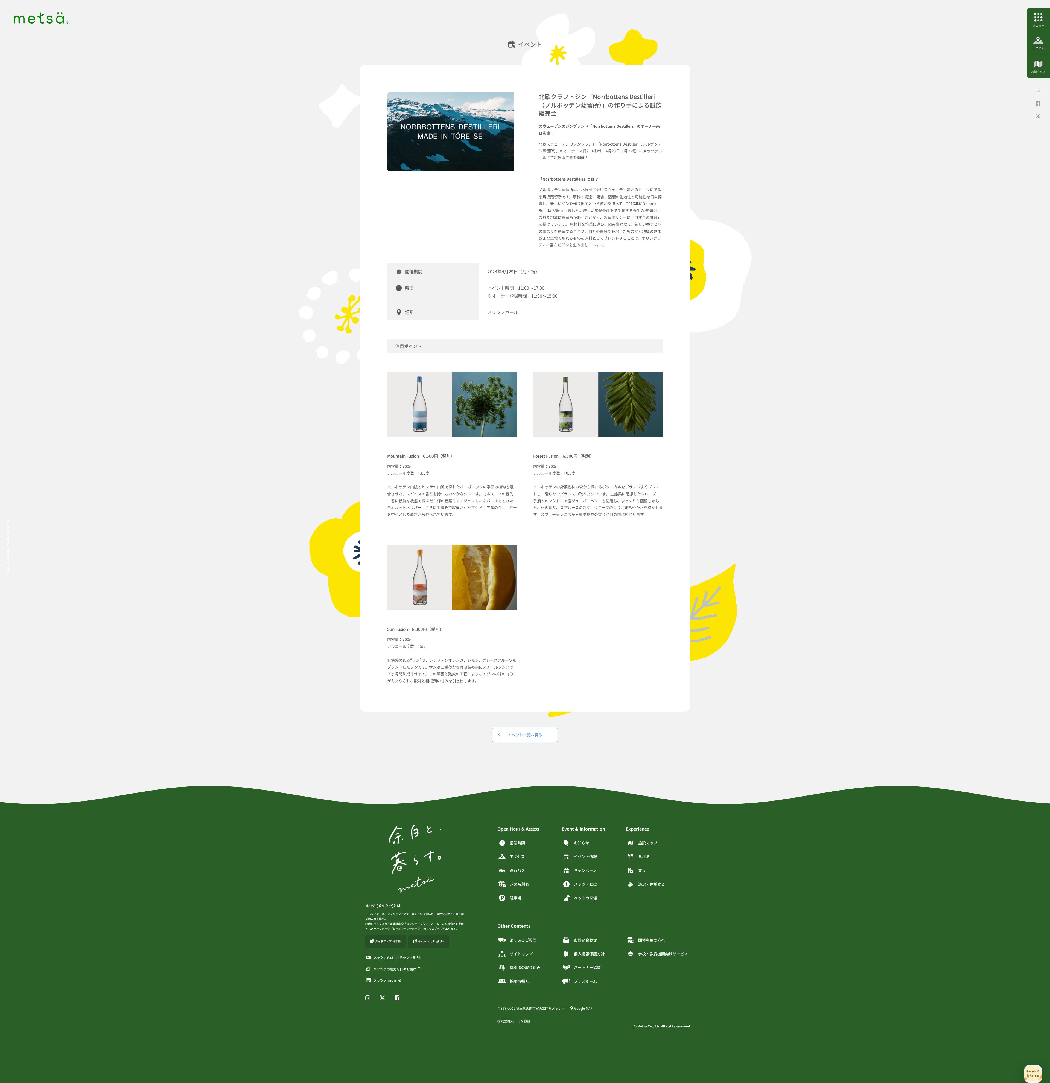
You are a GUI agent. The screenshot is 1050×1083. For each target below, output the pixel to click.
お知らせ (581, 843)
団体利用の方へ (651, 940)
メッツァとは (585, 884)
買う (642, 870)
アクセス (517, 856)
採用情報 (517, 981)
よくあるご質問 (523, 940)
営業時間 (517, 843)
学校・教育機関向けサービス (663, 953)
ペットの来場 (585, 898)
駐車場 (515, 898)
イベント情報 (585, 856)
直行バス (517, 870)
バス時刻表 (519, 884)
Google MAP (583, 1008)
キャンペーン (585, 870)
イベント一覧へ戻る (525, 735)
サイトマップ (521, 953)
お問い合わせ (585, 940)
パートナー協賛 (587, 967)
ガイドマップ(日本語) (388, 941)
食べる (644, 856)
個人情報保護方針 (589, 953)
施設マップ (647, 843)
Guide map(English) (431, 941)
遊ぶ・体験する (651, 884)
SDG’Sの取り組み (525, 967)
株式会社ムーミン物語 (513, 1020)
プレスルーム (585, 981)
